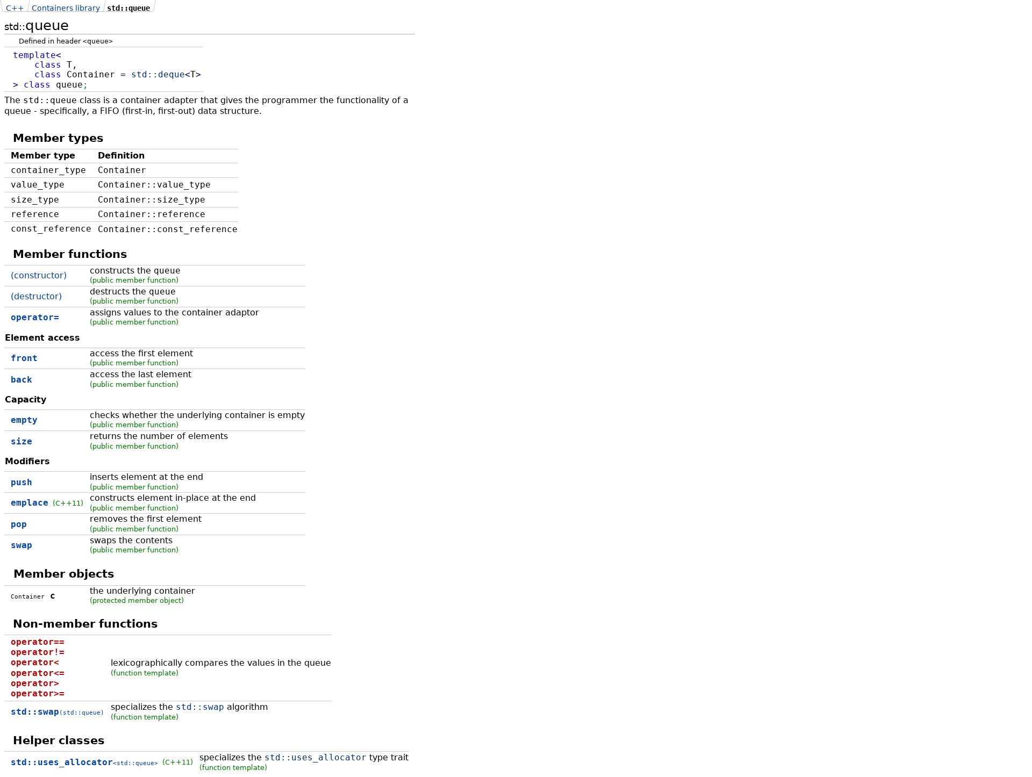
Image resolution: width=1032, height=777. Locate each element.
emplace (29, 503)
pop (19, 524)
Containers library (66, 8)
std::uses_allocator (84, 762)
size (21, 441)
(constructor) (39, 275)
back (21, 380)
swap (21, 545)
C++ (15, 8)
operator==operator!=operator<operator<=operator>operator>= (37, 668)
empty (24, 420)
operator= (35, 317)
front (24, 358)
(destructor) (36, 296)
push (21, 482)
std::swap (57, 712)
